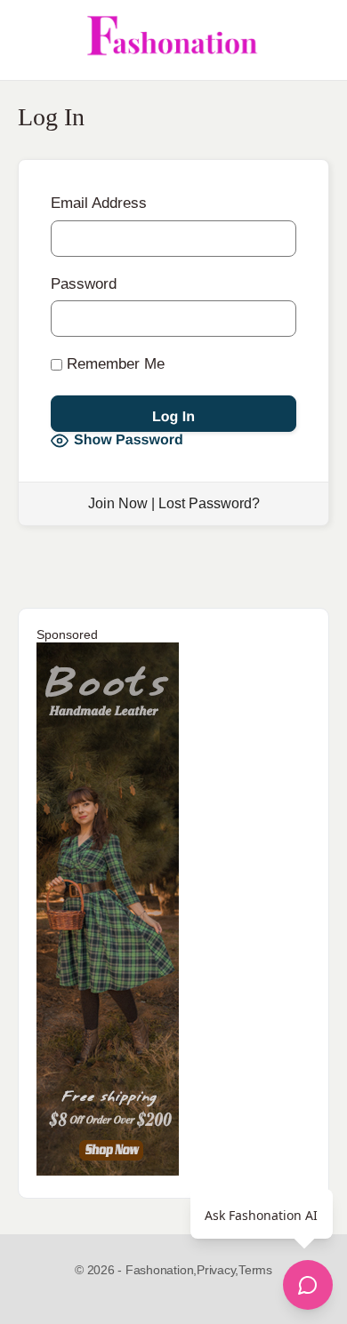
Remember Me (113, 363)
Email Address (99, 203)
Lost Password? (209, 503)
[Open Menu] (28, 40)
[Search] (314, 40)
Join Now (118, 503)
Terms (255, 1270)
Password (84, 283)
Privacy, (217, 1270)
